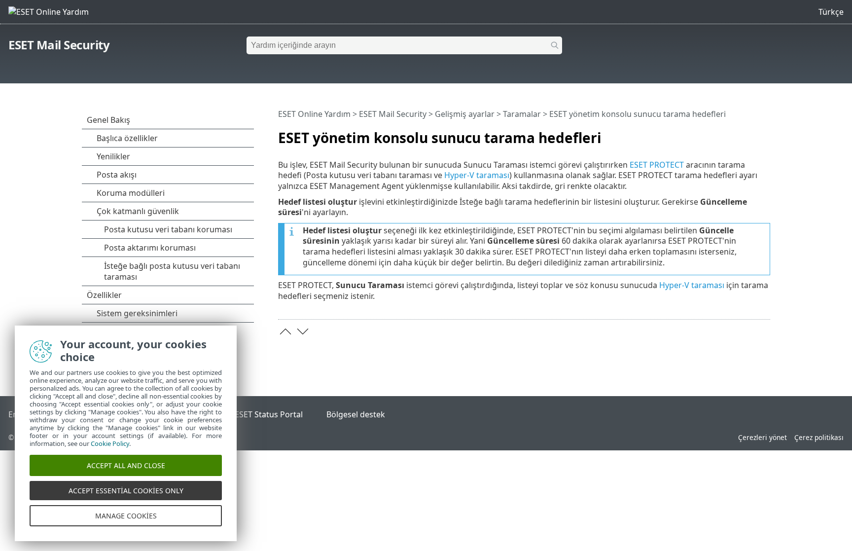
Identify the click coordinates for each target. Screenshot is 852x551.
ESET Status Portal (269, 414)
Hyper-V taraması (476, 175)
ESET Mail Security (58, 45)
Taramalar (522, 114)
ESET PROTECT (657, 164)
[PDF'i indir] (750, 133)
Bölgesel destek (355, 414)
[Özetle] (764, 133)
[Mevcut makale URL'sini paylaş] (735, 133)
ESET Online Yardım (314, 114)
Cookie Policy (110, 443)
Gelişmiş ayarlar (465, 114)
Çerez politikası (819, 437)
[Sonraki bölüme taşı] (302, 331)
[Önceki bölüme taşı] (285, 331)
